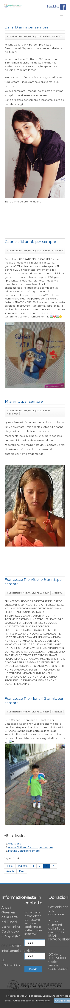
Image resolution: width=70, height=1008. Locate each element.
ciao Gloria (14, 843)
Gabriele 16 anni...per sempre (30, 241)
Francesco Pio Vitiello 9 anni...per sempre (34, 581)
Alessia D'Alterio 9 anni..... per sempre (30, 847)
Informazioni (43, 1000)
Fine (21, 871)
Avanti (10, 871)
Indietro (23, 866)
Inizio (10, 866)
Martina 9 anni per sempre (24, 850)
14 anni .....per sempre (24, 401)
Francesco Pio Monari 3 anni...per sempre (34, 700)
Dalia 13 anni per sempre (27, 27)
